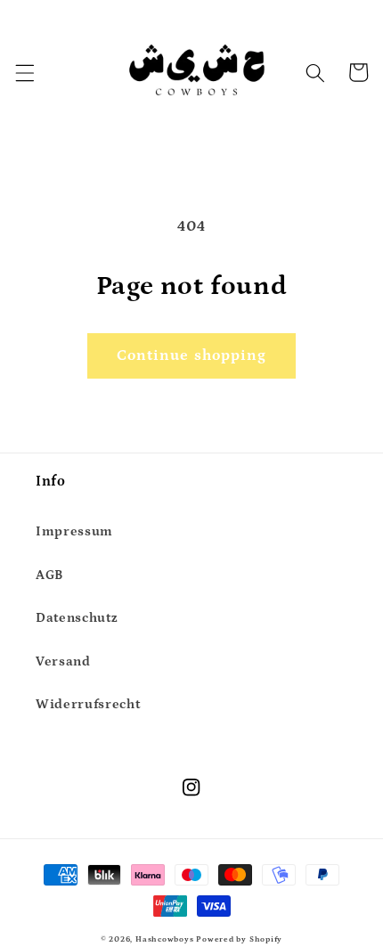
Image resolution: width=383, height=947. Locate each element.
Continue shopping (192, 355)
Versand (63, 661)
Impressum (74, 531)
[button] (24, 72)
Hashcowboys (164, 939)
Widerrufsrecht (88, 704)
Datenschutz (77, 617)
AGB (50, 575)
